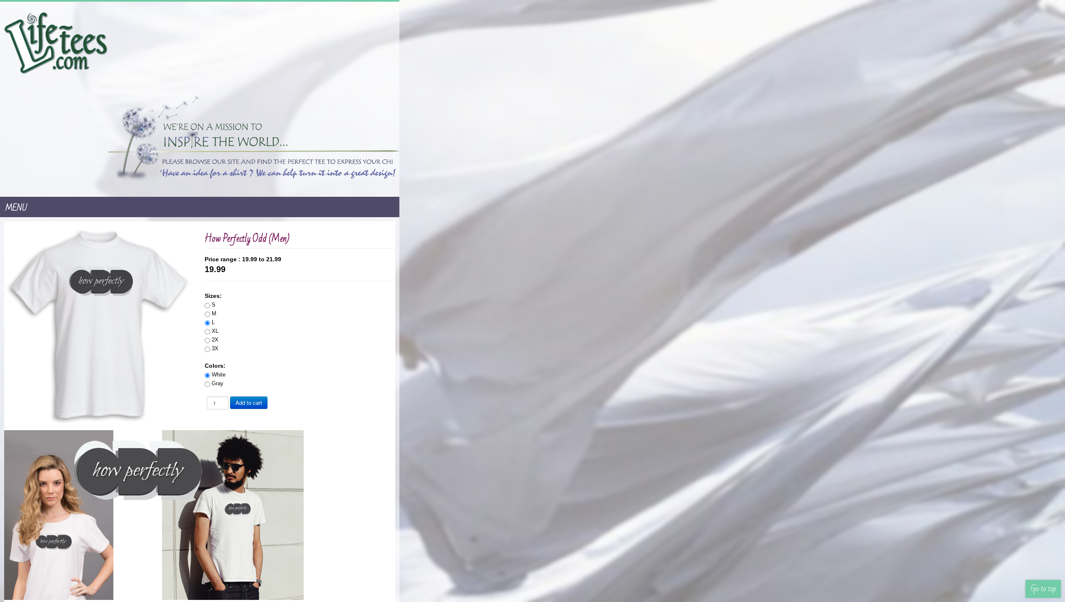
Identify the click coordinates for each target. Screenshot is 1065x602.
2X (556, 256)
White (560, 291)
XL (556, 248)
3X (556, 265)
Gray (559, 300)
